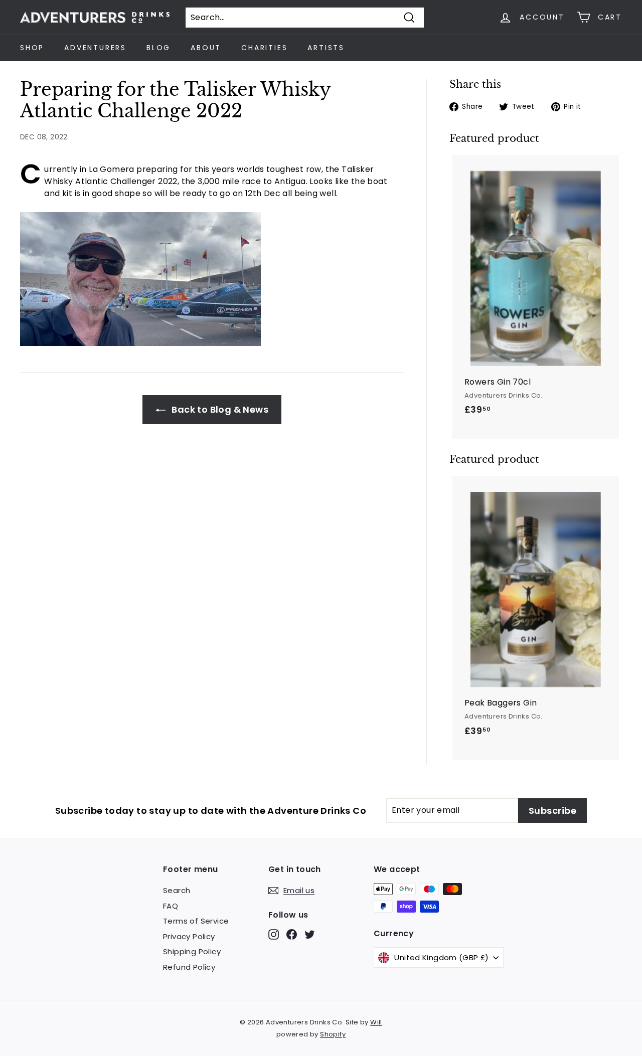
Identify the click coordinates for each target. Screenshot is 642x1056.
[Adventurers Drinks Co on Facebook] (291, 934)
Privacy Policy (189, 936)
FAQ (170, 906)
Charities (264, 48)
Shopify (333, 1034)
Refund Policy (189, 967)
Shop (32, 48)
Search (176, 890)
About (206, 48)
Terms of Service (196, 921)
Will (376, 1022)
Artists (326, 48)
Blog (158, 48)
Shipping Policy (192, 951)
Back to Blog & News (219, 409)
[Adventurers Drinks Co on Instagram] (273, 934)
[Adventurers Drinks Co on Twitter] (309, 934)
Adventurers (95, 48)
